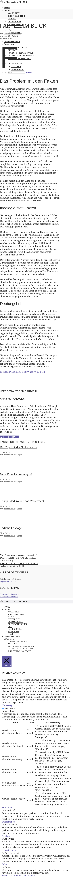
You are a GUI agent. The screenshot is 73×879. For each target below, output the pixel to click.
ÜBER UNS (9, 639)
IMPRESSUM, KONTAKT (19, 651)
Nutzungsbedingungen (9, 594)
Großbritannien (17, 624)
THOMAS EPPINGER (17, 641)
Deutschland (15, 621)
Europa (12, 19)
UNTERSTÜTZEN (12, 636)
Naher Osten (15, 629)
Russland (13, 631)
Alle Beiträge (9, 437)
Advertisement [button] (9, 850)
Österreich (14, 22)
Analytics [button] (6, 836)
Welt (10, 634)
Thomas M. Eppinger (13, 455)
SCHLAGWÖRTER (16, 16)
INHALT (7, 10)
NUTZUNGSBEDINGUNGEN (21, 646)
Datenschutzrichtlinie (9, 596)
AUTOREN (13, 644)
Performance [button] (8, 821)
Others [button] (5, 864)
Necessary (9, 708)
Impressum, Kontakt (8, 581)
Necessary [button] (7, 705)
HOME (7, 7)
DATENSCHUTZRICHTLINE (20, 648)
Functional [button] (7, 807)
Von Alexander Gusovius (12, 555)
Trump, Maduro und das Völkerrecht (22, 501)
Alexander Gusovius (12, 33)
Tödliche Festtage (11, 528)
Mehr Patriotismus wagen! (16, 474)
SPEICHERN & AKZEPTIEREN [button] (18, 875)
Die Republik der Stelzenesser (18, 447)
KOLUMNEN (13, 13)
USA (10, 626)
